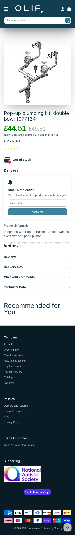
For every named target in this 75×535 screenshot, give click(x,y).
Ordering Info (11, 349)
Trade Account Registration (19, 444)
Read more (11, 245)
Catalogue (9, 377)
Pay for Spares (12, 366)
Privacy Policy (12, 422)
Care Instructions (13, 355)
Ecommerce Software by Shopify (44, 528)
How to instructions (15, 360)
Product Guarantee (14, 411)
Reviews (9, 382)
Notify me (37, 211)
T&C (6, 416)
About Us (9, 344)
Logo (29, 9)
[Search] (68, 21)
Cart (69, 9)
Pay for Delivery (13, 371)
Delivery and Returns (16, 405)
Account (63, 9)
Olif (24, 528)
